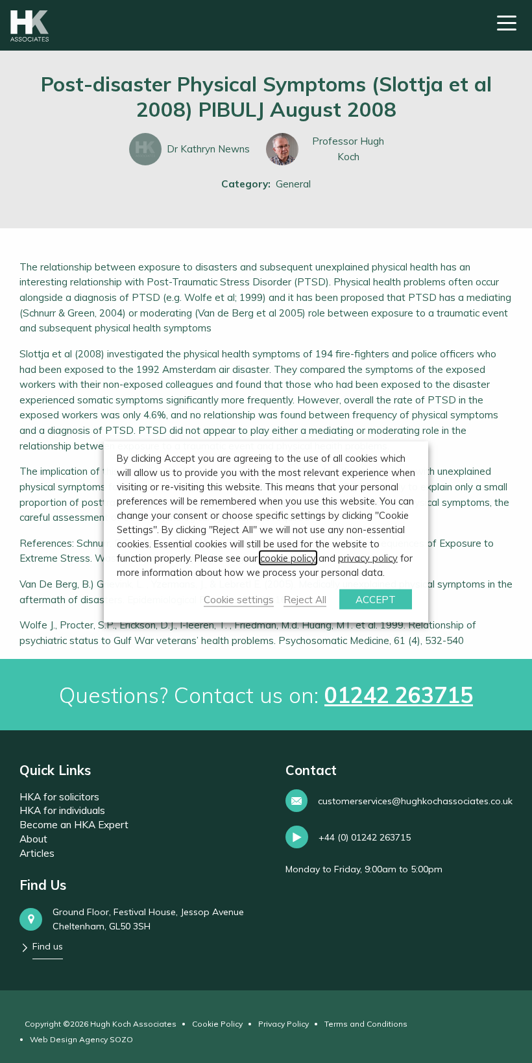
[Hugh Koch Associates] (29, 26)
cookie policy (288, 557)
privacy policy (368, 557)
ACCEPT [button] (376, 599)
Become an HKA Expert (73, 824)
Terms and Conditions (365, 1024)
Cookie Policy (217, 1024)
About (33, 839)
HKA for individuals (62, 810)
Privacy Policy (283, 1024)
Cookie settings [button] (239, 599)
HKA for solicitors (59, 797)
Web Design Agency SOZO (81, 1039)
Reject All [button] (305, 599)
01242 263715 (398, 694)
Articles (36, 853)
